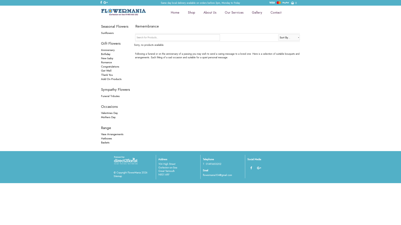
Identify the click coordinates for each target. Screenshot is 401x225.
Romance (106, 62)
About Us (209, 12)
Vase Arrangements (112, 134)
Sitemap (118, 176)
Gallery (257, 12)
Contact (276, 12)
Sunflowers (107, 33)
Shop (191, 12)
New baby (107, 58)
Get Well (106, 71)
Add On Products (111, 79)
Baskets (105, 142)
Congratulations (110, 67)
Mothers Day (108, 117)
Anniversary (108, 50)
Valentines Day (109, 113)
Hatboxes (106, 138)
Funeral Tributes (110, 96)
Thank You (107, 75)
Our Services (234, 12)
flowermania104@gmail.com (217, 175)
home (175, 12)
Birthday (105, 54)
